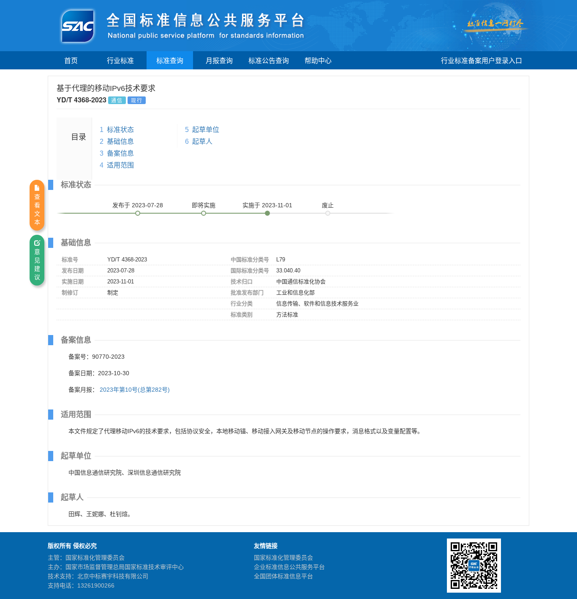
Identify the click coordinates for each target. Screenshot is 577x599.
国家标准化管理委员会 (283, 557)
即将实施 (203, 205)
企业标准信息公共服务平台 (289, 566)
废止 (328, 205)
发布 (137, 205)
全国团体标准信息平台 (283, 576)
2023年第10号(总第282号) (135, 389)
